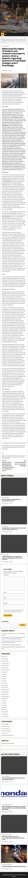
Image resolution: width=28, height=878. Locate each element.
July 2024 (4, 700)
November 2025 (5, 665)
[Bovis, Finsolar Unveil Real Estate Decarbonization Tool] (14, 487)
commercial (19, 455)
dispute (23, 455)
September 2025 (5, 669)
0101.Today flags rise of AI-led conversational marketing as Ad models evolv (13, 838)
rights (8, 458)
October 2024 (5, 694)
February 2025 (5, 685)
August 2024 (4, 698)
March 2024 (4, 709)
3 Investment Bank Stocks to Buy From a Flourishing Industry (13, 778)
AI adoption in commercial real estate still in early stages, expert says (14, 528)
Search (5, 621)
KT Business (4, 733)
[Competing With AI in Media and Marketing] (14, 854)
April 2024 (4, 707)
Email (5, 597)
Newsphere (20, 874)
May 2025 (4, 678)
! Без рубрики (5, 724)
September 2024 (5, 696)
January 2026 (5, 661)
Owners (18, 457)
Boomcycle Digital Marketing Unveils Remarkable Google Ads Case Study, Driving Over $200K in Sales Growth (8, 465)
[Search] (26, 34)
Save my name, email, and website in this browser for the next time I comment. (13, 611)
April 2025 (4, 681)
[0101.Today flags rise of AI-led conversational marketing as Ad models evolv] (14, 824)
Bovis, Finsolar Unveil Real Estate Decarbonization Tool (11, 500)
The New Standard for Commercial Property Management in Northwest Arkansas (12, 558)
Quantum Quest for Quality (8, 743)
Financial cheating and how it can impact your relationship (20, 463)
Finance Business (6, 728)
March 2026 (4, 656)
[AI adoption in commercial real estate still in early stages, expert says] (14, 515)
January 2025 (5, 687)
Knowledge (4, 457)
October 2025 (5, 667)
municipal (14, 457)
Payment (22, 457)
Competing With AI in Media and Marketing (11, 644)
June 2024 (4, 703)
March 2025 (4, 683)
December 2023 (5, 716)
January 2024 (5, 714)
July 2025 (4, 674)
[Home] (2, 34)
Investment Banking (6, 731)
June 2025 (4, 676)
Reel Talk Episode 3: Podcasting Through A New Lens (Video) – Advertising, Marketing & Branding (14, 808)
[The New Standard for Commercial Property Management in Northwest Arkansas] (14, 544)
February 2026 (5, 658)
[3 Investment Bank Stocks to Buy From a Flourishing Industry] (14, 765)
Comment (6, 575)
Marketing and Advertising (7, 735)
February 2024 (5, 711)
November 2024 (5, 692)
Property (4, 458)
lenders (9, 457)
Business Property (5, 46)
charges (14, 455)
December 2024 (5, 689)
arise (6, 455)
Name (5, 592)
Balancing (9, 455)
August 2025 (4, 672)
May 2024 (4, 705)
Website (5, 603)
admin (10, 70)
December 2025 (5, 663)
